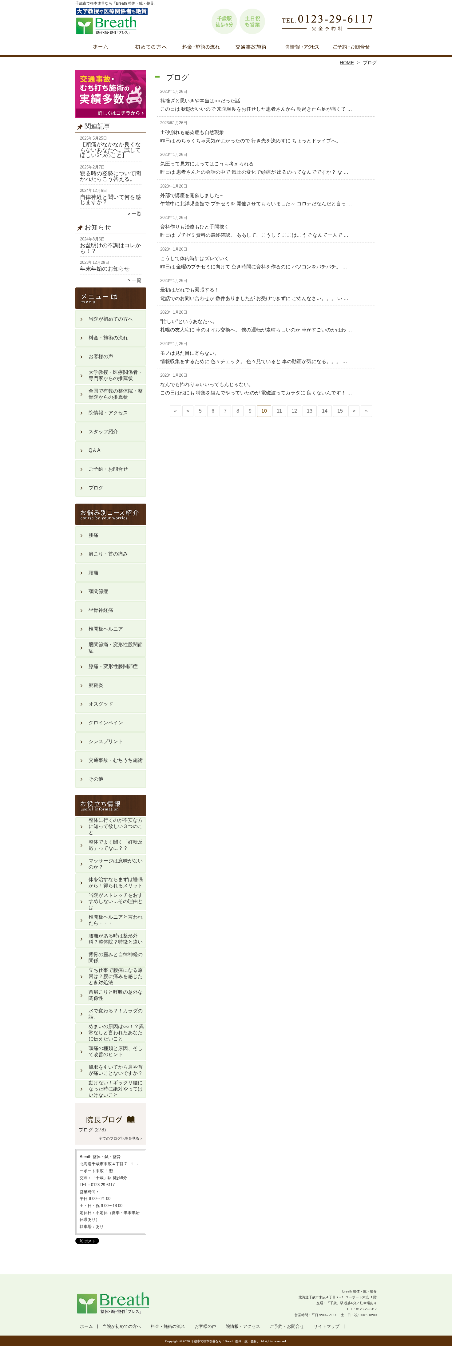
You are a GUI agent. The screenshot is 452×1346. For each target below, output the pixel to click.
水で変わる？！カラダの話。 (116, 1013)
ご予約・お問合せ (351, 48)
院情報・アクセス (301, 48)
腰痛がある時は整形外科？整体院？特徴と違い (116, 938)
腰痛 (93, 535)
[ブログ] (110, 1122)
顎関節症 (98, 591)
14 (324, 411)
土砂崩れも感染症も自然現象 (192, 132)
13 (309, 411)
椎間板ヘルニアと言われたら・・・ (116, 920)
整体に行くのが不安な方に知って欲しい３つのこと (116, 826)
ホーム (100, 48)
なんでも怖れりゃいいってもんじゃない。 (207, 384)
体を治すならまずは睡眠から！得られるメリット (116, 882)
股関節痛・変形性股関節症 (116, 647)
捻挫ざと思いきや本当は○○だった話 (200, 100)
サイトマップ (326, 1326)
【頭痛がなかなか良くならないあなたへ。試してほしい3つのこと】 (110, 149)
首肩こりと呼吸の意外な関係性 (116, 995)
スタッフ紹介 (103, 431)
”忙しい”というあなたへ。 (188, 321)
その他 (96, 779)
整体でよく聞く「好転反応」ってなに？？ (116, 845)
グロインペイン (106, 722)
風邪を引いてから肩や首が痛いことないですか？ (116, 1070)
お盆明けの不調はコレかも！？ (110, 248)
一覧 (136, 213)
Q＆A (95, 450)
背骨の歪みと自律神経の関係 (116, 957)
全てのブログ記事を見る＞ (121, 1138)
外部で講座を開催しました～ (192, 195)
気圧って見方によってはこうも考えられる (207, 163)
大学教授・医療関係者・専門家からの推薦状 (116, 375)
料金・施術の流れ (201, 48)
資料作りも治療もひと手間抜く (194, 226)
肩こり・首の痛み (108, 553)
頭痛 (93, 572)
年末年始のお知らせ (105, 269)
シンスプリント (106, 741)
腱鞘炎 (96, 685)
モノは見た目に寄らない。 (189, 353)
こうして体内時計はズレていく (194, 258)
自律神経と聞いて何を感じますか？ (110, 200)
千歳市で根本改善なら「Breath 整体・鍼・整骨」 (225, 1341)
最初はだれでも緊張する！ (189, 289)
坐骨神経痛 (101, 610)
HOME (347, 62)
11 (279, 411)
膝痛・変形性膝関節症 (113, 666)
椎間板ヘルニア (106, 628)
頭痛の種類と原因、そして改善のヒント (116, 1051)
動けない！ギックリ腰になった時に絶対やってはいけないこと (116, 1089)
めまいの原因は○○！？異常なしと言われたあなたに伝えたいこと (116, 1032)
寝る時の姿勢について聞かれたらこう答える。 (110, 176)
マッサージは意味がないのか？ (116, 863)
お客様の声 (101, 356)
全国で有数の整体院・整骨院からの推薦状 (116, 394)
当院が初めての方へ (151, 48)
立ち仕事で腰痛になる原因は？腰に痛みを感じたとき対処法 (116, 976)
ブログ (96, 487)
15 (340, 411)
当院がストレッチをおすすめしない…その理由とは (116, 901)
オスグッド (101, 704)
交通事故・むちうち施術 (251, 48)
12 (294, 411)
